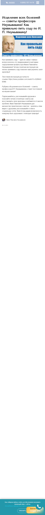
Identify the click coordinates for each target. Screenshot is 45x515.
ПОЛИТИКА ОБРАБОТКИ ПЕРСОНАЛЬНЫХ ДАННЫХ (22, 506)
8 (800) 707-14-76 (27, 3)
